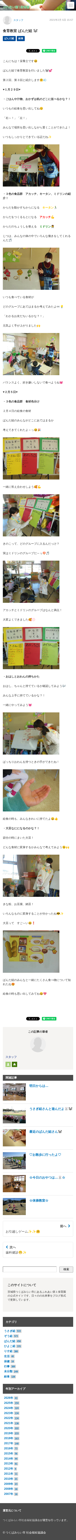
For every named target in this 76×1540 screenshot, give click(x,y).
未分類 (8, 1371)
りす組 (8, 1351)
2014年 (8, 1458)
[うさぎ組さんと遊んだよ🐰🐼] (37, 1122)
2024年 (8, 1408)
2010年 (8, 1478)
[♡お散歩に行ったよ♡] (32, 1168)
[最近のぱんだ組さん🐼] (32, 1145)
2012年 (8, 1468)
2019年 (8, 1433)
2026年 (8, 1397)
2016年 (8, 1448)
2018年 (8, 1438)
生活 (7, 1356)
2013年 (8, 1463)
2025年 (8, 1402)
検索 (66, 1269)
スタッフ (18, 20)
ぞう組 (8, 1336)
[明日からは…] (25, 1099)
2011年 (8, 1473)
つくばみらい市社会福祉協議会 (21, 1520)
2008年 (8, 1488)
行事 (7, 1366)
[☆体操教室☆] (25, 1214)
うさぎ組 (9, 1330)
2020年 (8, 1428)
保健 (7, 1361)
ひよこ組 (9, 1346)
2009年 (8, 1483)
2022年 (8, 1418)
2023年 (8, 1413)
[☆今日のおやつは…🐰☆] (34, 1191)
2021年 (8, 1423)
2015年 (8, 1453)
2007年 (8, 1493)
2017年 (8, 1443)
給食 (20, 38)
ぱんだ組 (9, 38)
